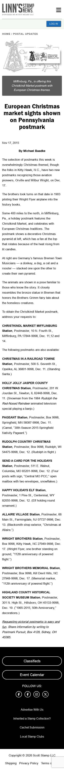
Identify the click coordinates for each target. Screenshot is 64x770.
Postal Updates (25, 33)
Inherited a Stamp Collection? (32, 718)
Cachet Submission (32, 727)
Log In (53, 23)
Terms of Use (50, 763)
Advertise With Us (32, 709)
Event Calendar (32, 675)
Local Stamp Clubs (32, 736)
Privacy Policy (28, 763)
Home (6, 33)
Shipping (11, 763)
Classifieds (32, 661)
